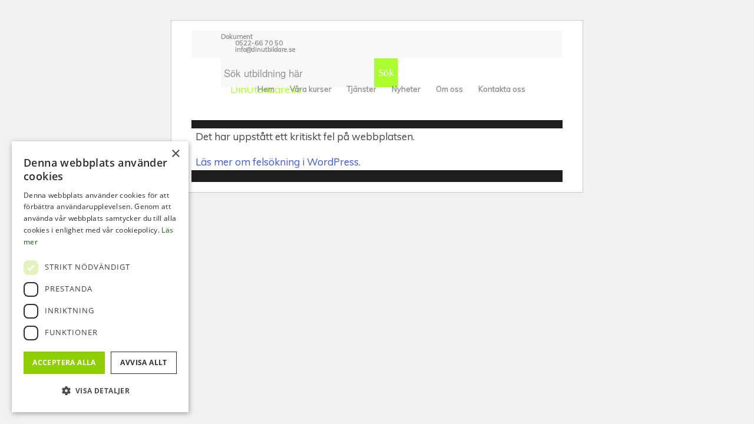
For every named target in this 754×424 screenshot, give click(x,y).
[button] (100, 391)
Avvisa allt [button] (143, 362)
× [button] (175, 154)
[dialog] (100, 276)
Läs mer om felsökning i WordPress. (278, 161)
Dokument (237, 36)
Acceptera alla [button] (64, 362)
